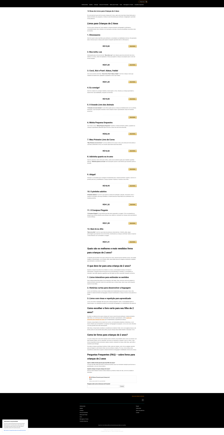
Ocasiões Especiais (139, 4)
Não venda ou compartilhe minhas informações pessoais (15, 430)
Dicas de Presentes (103, 4)
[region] (15, 426)
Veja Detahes (132, 204)
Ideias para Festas (114, 4)
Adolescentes (85, 4)
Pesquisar (122, 386)
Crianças (96, 4)
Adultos (91, 4)
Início (121, 4)
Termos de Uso (117, 429)
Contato (137, 412)
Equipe (137, 406)
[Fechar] (26, 420)
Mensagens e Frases (128, 4)
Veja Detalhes (132, 46)
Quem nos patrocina (140, 410)
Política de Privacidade (108, 429)
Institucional (138, 408)
